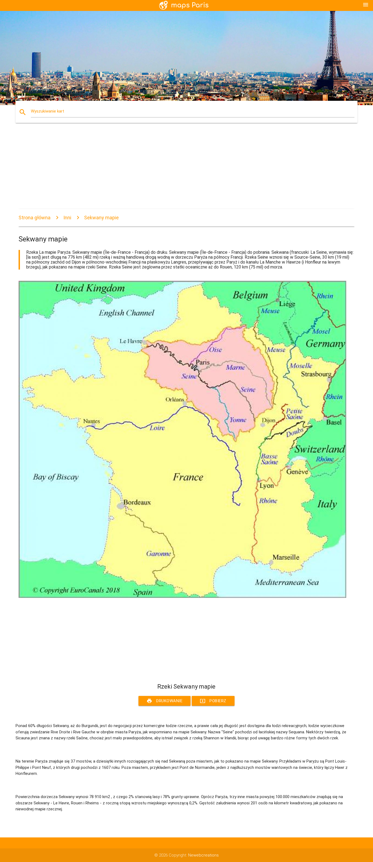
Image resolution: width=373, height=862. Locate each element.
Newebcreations (203, 855)
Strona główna (35, 217)
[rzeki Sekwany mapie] (182, 596)
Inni (67, 217)
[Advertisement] (182, 170)
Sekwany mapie (101, 217)
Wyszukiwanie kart (47, 111)
